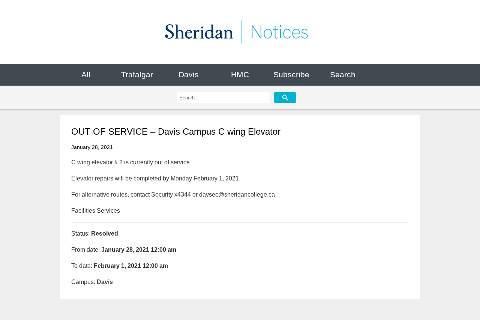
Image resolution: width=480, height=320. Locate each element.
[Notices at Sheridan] (240, 32)
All (85, 74)
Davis (188, 74)
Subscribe (291, 74)
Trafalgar (137, 74)
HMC (240, 74)
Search (343, 74)
